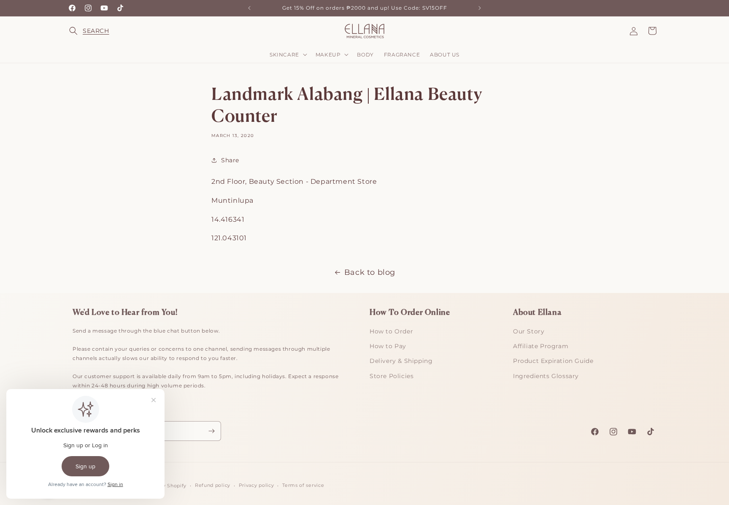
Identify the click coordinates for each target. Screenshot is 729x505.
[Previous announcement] (249, 8)
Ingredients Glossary (546, 376)
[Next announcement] (479, 8)
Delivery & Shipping (401, 361)
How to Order (391, 331)
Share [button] (230, 160)
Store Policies (391, 376)
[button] (78, 30)
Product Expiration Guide (553, 361)
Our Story (528, 331)
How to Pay (388, 346)
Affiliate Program (540, 346)
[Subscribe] (211, 431)
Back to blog (369, 272)
